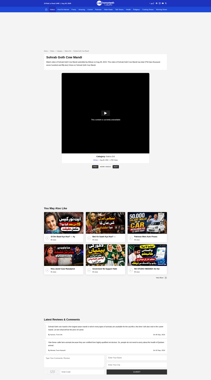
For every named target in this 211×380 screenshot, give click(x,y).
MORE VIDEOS (105, 167)
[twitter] (166, 3)
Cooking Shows (148, 9)
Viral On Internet (63, 9)
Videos (52, 9)
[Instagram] (160, 3)
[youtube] (163, 3)
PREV (95, 167)
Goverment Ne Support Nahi (104, 269)
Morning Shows (161, 9)
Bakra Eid (110, 156)
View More (160, 278)
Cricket (90, 9)
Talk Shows (119, 9)
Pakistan (98, 9)
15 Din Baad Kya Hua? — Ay (63, 237)
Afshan (95, 160)
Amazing (82, 9)
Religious (136, 9)
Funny (74, 9)
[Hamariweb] (105, 3)
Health (128, 9)
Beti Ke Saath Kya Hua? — (104, 237)
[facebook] (157, 3)
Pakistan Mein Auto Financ (145, 237)
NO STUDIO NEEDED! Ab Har (147, 269)
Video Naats (108, 9)
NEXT (116, 167)
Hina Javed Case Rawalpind (63, 269)
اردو (152, 3)
